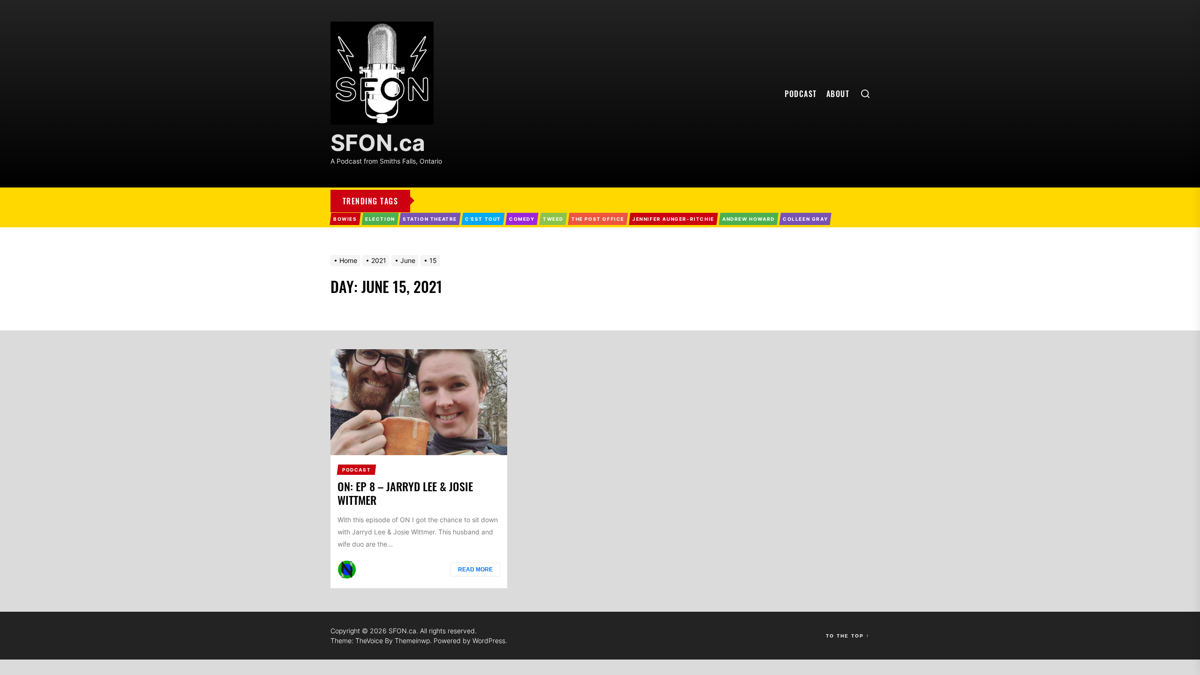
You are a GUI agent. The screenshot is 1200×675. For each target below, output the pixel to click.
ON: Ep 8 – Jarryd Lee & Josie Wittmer (405, 493)
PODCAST (801, 93)
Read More (475, 569)
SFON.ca (377, 143)
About (838, 93)
